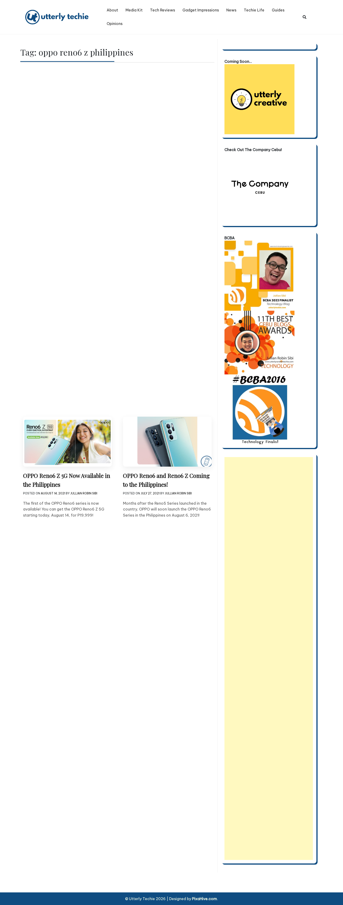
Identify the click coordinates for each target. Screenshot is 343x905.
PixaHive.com (204, 898)
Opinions (114, 23)
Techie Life (254, 10)
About (112, 10)
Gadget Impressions (200, 10)
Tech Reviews (162, 10)
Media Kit (134, 10)
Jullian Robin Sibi (83, 493)
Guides (278, 10)
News (231, 10)
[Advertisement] (268, 658)
